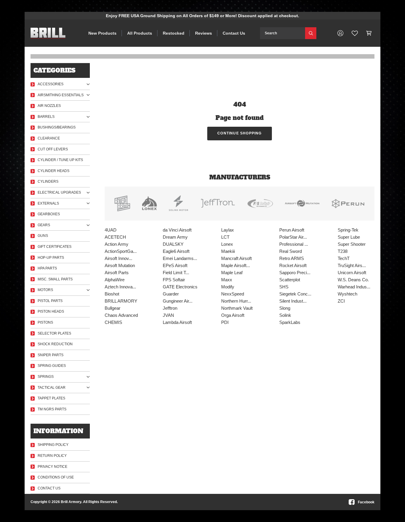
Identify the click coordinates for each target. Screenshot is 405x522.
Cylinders (48, 181)
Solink (285, 315)
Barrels (46, 117)
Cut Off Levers (53, 149)
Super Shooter (352, 244)
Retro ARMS (291, 258)
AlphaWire (115, 279)
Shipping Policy (53, 445)
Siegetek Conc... (295, 293)
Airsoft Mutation (120, 265)
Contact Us (234, 33)
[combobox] (282, 33)
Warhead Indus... (354, 286)
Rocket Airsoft (293, 265)
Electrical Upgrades (59, 192)
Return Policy (52, 456)
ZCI (341, 300)
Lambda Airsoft (177, 322)
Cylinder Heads (53, 171)
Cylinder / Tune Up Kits (60, 160)
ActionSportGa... (121, 251)
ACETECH (115, 237)
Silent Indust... (293, 300)
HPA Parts (47, 268)
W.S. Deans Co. (353, 279)
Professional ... (293, 244)
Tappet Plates (51, 398)
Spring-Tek (348, 229)
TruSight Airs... (352, 265)
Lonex (227, 244)
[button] (369, 33)
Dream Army (175, 237)
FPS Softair (174, 279)
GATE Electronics (180, 286)
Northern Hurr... (236, 300)
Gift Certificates (54, 247)
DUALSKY (173, 244)
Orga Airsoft (232, 315)
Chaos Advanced (121, 315)
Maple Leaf (232, 272)
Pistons (45, 322)
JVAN (168, 315)
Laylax (227, 229)
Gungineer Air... (177, 300)
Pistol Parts (50, 301)
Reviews (203, 33)
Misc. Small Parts (55, 279)
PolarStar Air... (293, 237)
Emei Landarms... (180, 258)
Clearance (49, 138)
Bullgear (112, 308)
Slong (284, 308)
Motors (45, 290)
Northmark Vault (237, 308)
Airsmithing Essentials (61, 95)
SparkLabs (289, 322)
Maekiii (228, 251)
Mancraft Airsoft (236, 258)
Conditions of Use (56, 477)
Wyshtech (347, 293)
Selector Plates (54, 333)
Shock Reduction (55, 344)
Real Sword (290, 251)
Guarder (171, 293)
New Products (102, 33)
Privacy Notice (52, 467)
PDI (225, 322)
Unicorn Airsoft (352, 272)
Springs (46, 377)
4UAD (111, 229)
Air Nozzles (49, 106)
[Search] (310, 33)
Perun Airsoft (291, 229)
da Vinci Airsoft (177, 229)
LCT (225, 237)
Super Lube (349, 237)
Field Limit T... (176, 272)
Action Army (116, 244)
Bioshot (112, 293)
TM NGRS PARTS (52, 409)
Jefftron (170, 308)
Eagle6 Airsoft (176, 251)
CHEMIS (113, 322)
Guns (43, 236)
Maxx (226, 279)
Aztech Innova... (120, 286)
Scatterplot (289, 279)
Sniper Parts (50, 355)
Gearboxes (49, 214)
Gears (44, 225)
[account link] (340, 33)
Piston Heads (51, 311)
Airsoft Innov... (118, 258)
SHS (283, 286)
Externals (48, 203)
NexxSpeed (232, 293)
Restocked (173, 33)
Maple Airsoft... (235, 265)
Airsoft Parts (117, 272)
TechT (344, 258)
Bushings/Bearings (57, 127)
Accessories (50, 84)
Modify (227, 286)
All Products (139, 33)
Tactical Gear (52, 388)
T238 (342, 251)
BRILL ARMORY (121, 300)
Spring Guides (52, 366)
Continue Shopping (239, 133)
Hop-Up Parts (51, 258)
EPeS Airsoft (175, 265)
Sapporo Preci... (294, 272)
